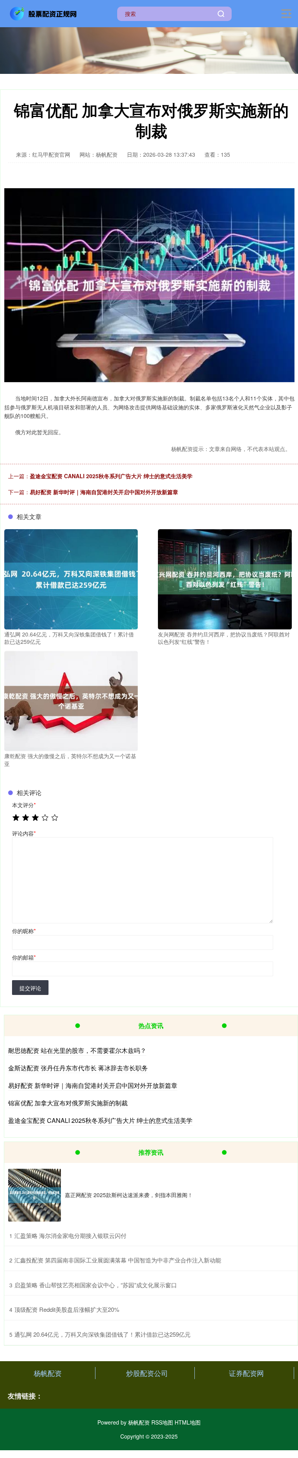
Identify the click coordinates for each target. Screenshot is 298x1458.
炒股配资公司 (147, 1373)
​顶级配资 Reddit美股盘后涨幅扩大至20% (66, 1309)
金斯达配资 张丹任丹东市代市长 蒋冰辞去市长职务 (78, 1067)
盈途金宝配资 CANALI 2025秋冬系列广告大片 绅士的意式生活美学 (111, 476)
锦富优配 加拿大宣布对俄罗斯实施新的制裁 (68, 1102)
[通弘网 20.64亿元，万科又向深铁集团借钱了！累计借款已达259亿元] (71, 578)
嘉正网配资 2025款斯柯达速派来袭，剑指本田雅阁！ (129, 1195)
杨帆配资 (48, 1373)
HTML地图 (188, 1422)
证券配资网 (246, 1373)
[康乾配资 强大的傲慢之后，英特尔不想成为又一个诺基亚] (71, 700)
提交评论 (30, 988)
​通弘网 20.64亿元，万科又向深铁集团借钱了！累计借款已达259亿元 (102, 1334)
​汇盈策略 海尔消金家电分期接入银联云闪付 (70, 1235)
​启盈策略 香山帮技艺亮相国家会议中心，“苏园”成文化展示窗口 (95, 1285)
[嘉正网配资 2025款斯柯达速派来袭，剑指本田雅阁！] (34, 1195)
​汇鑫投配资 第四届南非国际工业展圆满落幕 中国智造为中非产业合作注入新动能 (117, 1260)
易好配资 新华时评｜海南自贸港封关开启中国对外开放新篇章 (104, 492)
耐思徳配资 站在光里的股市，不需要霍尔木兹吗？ (77, 1050)
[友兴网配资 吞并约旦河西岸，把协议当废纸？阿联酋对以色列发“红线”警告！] (224, 578)
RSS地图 (162, 1422)
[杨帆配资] (44, 13)
